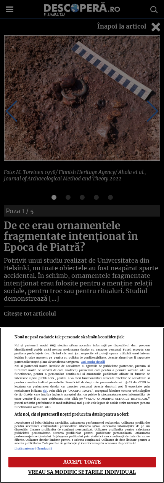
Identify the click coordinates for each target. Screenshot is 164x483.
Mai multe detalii (93, 361)
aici (45, 390)
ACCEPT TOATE (82, 462)
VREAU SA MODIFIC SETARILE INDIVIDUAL (82, 472)
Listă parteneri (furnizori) (33, 448)
